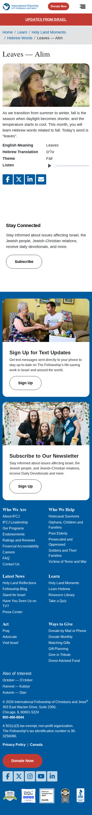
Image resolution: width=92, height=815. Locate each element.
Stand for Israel (14, 595)
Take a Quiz (58, 601)
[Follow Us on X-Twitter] (19, 776)
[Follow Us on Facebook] (8, 776)
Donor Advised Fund (64, 661)
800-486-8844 (13, 717)
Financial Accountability (21, 546)
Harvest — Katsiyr (16, 686)
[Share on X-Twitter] (19, 179)
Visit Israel (10, 643)
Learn (22, 32)
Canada (36, 744)
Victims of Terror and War (67, 561)
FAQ (6, 558)
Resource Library (62, 595)
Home (8, 32)
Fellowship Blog (15, 589)
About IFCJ (11, 516)
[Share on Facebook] (8, 179)
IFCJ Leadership (15, 522)
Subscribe (24, 261)
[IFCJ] (21, 6)
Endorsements (14, 534)
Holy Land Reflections (19, 583)
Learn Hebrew (59, 589)
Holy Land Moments (49, 32)
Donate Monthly (61, 637)
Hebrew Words (20, 38)
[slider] (71, 166)
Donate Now (59, 6)
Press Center (12, 612)
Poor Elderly (58, 533)
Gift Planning (58, 649)
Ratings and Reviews (19, 540)
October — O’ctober (18, 680)
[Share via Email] (41, 179)
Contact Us (11, 564)
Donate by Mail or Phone (67, 631)
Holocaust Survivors (64, 516)
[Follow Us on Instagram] (30, 776)
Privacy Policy (14, 744)
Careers (9, 552)
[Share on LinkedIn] (30, 179)
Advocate (10, 637)
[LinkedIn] (52, 776)
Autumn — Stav (14, 692)
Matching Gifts (59, 643)
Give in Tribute (60, 655)
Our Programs (13, 528)
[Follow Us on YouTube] (41, 776)
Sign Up (25, 383)
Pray (6, 631)
